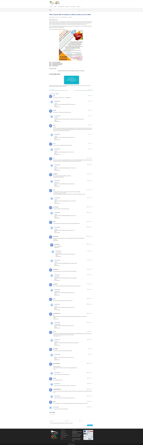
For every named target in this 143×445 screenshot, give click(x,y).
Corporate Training (63, 433)
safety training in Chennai (64, 86)
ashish (54, 189)
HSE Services (63, 431)
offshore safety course (64, 17)
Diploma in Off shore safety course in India (66, 26)
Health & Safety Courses (64, 435)
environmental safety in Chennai (76, 85)
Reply (92, 95)
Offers (62, 438)
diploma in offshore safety (53, 85)
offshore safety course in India (54, 86)
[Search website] (81, 6)
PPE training (59, 86)
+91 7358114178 (71, 81)
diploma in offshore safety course (60, 85)
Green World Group (52, 17)
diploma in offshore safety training (68, 85)
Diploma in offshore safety (53, 19)
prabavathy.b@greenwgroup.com (71, 80)
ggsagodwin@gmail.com (66, 130)
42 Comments (70, 17)
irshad (54, 143)
